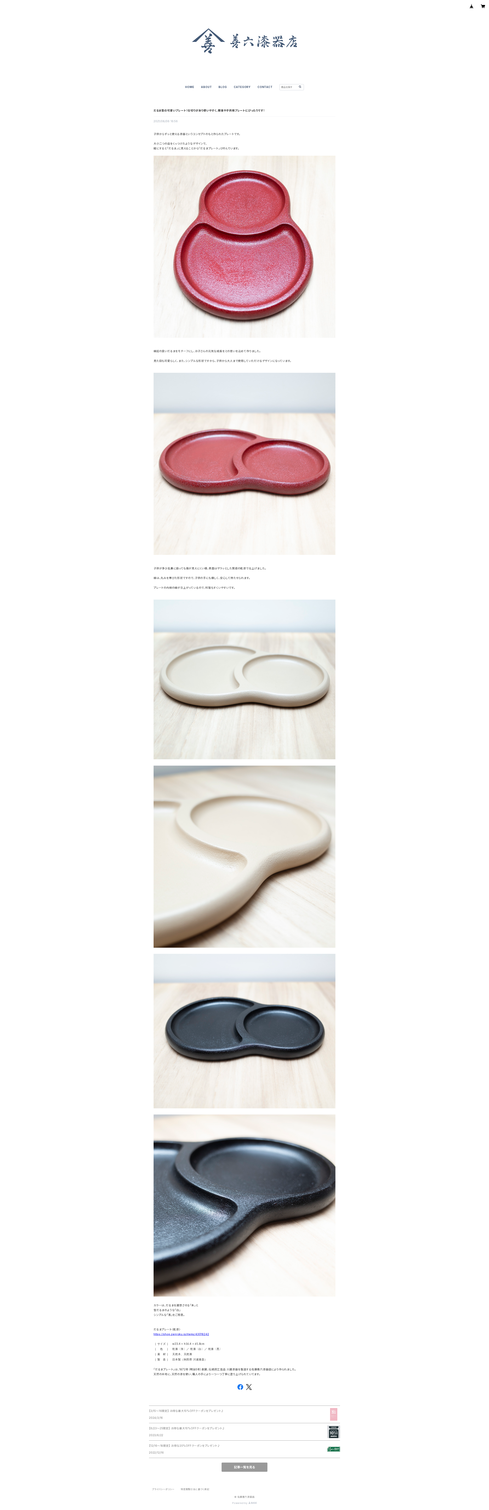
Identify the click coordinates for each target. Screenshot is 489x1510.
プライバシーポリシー (163, 1489)
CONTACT (265, 87)
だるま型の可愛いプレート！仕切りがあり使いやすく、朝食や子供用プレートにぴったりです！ (209, 110)
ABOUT (206, 87)
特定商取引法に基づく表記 (195, 1489)
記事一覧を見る (244, 1467)
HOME (189, 87)
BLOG (223, 87)
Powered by (240, 1503)
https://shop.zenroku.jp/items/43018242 (181, 1334)
